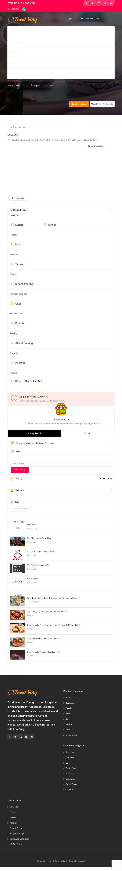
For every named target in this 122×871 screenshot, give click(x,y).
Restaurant (13, 64)
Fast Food (69, 757)
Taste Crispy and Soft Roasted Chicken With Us (47, 611)
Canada (68, 708)
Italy (67, 719)
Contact (87, 433)
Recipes (30, 615)
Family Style (70, 768)
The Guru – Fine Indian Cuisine (40, 552)
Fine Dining (32, 528)
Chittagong (49, 443)
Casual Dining (71, 784)
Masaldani (31, 525)
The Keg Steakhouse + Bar (38, 565)
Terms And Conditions (19, 839)
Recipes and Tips (17, 833)
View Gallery (80, 104)
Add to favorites (103, 104)
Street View (19, 198)
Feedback (14, 817)
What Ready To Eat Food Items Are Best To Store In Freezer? (53, 598)
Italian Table (32, 579)
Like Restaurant (61, 419)
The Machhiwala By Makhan (39, 538)
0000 (18, 452)
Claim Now (20, 490)
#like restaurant (21, 509)
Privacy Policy (16, 828)
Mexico (68, 724)
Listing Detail (34, 433)
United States (71, 735)
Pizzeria (68, 773)
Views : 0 (49, 86)
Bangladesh (20, 443)
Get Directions (96, 146)
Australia (69, 698)
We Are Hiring (16, 844)
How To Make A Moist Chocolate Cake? (44, 652)
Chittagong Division (34, 443)
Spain (67, 730)
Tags (17, 502)
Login (69, 18)
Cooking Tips (33, 602)
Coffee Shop (70, 789)
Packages (13, 823)
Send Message (19, 470)
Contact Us (14, 812)
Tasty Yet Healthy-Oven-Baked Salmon (43, 638)
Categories (14, 807)
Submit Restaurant (91, 18)
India (67, 714)
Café (67, 763)
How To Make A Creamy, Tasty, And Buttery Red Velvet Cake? (53, 625)
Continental (70, 779)
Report (37, 86)
